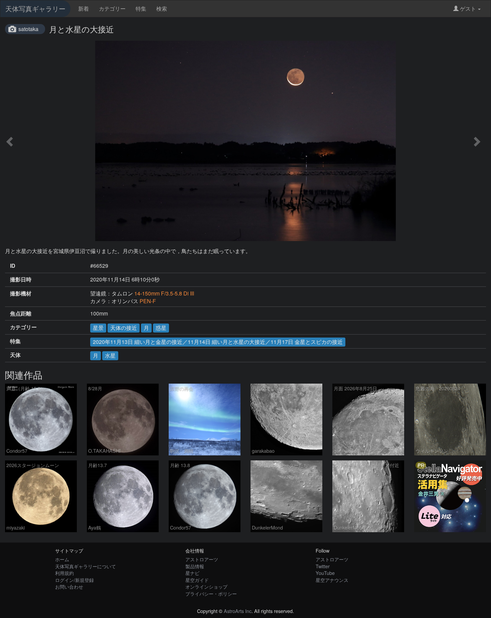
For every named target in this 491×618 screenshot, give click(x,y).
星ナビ (192, 572)
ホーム (62, 559)
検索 (161, 8)
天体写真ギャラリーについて (85, 566)
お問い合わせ (69, 586)
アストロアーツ (201, 559)
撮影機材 (20, 293)
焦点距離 (20, 313)
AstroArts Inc (238, 610)
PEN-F (148, 301)
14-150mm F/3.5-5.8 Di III (164, 293)
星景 (98, 328)
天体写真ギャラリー (35, 8)
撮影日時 (20, 279)
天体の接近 (123, 328)
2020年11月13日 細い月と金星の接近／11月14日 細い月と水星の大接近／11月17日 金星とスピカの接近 (218, 342)
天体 (15, 355)
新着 (83, 8)
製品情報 (194, 566)
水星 (110, 355)
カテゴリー (112, 8)
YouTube (325, 572)
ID (12, 265)
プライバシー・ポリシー (211, 593)
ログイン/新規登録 (74, 579)
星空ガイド (197, 579)
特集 (141, 8)
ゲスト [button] (468, 8)
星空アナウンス (332, 579)
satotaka (28, 29)
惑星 (161, 328)
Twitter (323, 566)
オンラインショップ (206, 586)
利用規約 (64, 572)
